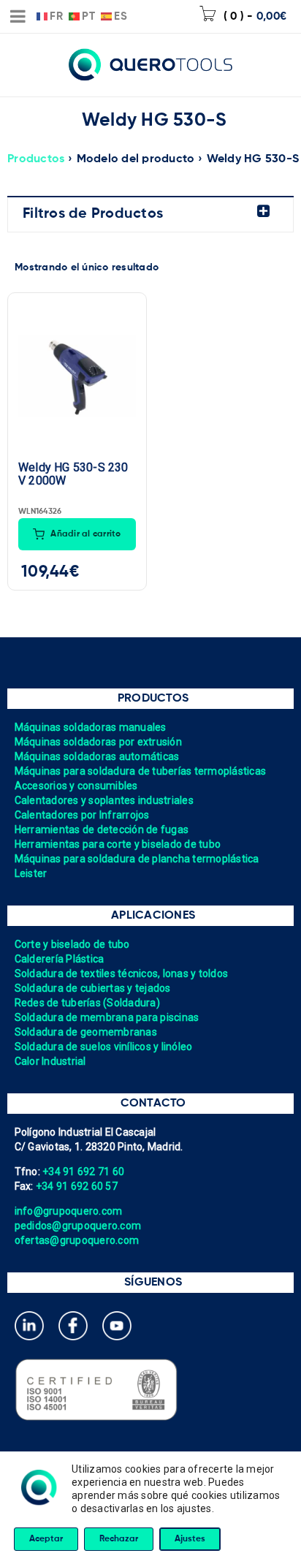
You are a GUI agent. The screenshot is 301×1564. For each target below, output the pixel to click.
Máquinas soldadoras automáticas (97, 756)
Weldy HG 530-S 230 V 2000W (73, 474)
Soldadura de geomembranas (86, 1032)
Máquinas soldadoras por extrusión (98, 742)
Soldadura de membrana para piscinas (107, 1017)
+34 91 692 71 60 (83, 1171)
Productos (35, 159)
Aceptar (46, 1539)
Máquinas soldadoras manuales (91, 727)
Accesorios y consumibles (76, 786)
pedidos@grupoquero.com (78, 1225)
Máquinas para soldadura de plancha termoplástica (137, 859)
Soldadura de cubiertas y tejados (93, 988)
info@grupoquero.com (69, 1211)
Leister (31, 873)
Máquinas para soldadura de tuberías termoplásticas (141, 771)
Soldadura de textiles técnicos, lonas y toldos (122, 973)
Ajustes (190, 1539)
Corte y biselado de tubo (72, 944)
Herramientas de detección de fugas (102, 829)
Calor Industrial (50, 1061)
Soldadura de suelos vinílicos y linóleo (104, 1046)
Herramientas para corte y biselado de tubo (118, 844)
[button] (77, 534)
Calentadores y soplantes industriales (104, 800)
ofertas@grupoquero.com (77, 1240)
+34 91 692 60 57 (77, 1186)
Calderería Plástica (59, 959)
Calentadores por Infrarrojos (82, 815)
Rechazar (118, 1539)
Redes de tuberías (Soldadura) (87, 1003)
